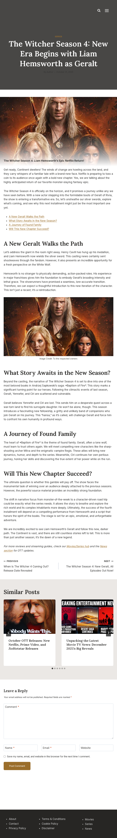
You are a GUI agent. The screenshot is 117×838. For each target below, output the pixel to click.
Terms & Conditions (54, 819)
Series (58, 36)
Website (86, 747)
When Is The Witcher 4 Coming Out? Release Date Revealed (26, 566)
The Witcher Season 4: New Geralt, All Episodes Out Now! (89, 566)
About (12, 819)
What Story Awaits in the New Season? (33, 220)
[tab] (52, 668)
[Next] (108, 632)
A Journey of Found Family (25, 224)
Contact (14, 823)
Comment (12, 706)
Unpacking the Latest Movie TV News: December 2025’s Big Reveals (86, 644)
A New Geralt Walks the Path (26, 216)
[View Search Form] (99, 10)
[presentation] (29, 616)
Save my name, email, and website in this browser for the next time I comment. (48, 756)
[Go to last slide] (8, 632)
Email (47, 747)
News (88, 828)
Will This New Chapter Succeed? (29, 228)
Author (50, 72)
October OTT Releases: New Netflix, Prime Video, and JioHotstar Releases (29, 644)
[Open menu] (108, 10)
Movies (89, 819)
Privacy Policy (17, 828)
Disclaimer (48, 828)
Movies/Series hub (77, 546)
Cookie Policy (50, 823)
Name (9, 747)
